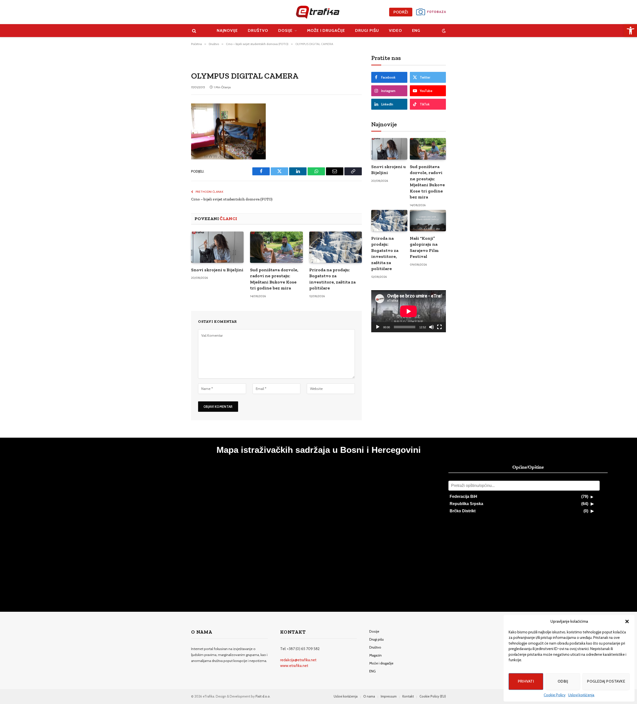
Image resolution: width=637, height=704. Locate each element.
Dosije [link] (285, 30)
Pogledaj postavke (606, 681)
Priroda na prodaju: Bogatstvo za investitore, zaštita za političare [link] (332, 279)
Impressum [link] (389, 696)
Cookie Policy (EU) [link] (433, 696)
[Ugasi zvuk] (431, 327)
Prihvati (526, 681)
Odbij (563, 681)
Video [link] (395, 30)
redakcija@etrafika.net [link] (298, 660)
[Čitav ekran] (439, 327)
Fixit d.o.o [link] (263, 696)
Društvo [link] (258, 30)
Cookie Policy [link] (555, 695)
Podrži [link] (400, 12)
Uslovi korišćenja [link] (581, 695)
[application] (408, 311)
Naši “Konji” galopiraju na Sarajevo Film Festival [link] (424, 247)
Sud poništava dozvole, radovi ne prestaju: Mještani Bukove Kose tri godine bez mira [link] (274, 279)
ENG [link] (416, 30)
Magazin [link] (375, 655)
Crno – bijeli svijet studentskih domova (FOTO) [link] (231, 199)
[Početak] (377, 327)
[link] (630, 30)
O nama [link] (369, 696)
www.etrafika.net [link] (294, 665)
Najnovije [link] (227, 30)
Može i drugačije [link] (326, 30)
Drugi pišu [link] (367, 30)
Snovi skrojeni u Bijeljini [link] (217, 270)
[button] (627, 621)
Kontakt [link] (408, 696)
